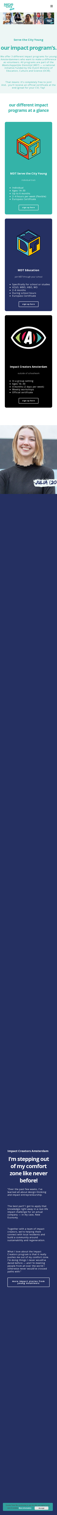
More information (25, 1508)
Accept (41, 1508)
